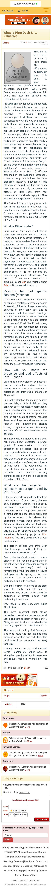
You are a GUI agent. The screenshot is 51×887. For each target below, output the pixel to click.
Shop (5, 847)
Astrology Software (13, 861)
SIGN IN (24, 10)
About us (8, 866)
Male (15, 811)
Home (14, 880)
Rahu (6, 285)
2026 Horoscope (34, 847)
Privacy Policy (31, 870)
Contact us (41, 861)
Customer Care (33, 880)
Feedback (29, 861)
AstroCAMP (8, 10)
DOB (6, 814)
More (27, 727)
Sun (24, 282)
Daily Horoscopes (23, 866)
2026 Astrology (16, 847)
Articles (8, 704)
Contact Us (22, 880)
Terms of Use (29, 875)
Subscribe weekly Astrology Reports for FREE (23, 829)
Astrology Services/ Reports (30, 857)
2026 (23, 704)
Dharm (6, 43)
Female (23, 811)
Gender (5, 810)
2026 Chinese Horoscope (25, 852)
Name (5, 806)
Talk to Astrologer (26, 3)
